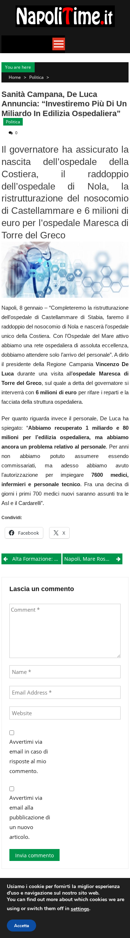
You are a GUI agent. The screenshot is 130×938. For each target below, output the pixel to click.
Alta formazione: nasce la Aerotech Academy (36, 558)
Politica (36, 77)
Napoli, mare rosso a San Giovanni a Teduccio (93, 558)
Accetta (21, 926)
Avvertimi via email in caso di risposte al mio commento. (28, 756)
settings (80, 908)
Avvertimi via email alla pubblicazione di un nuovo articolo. (29, 817)
